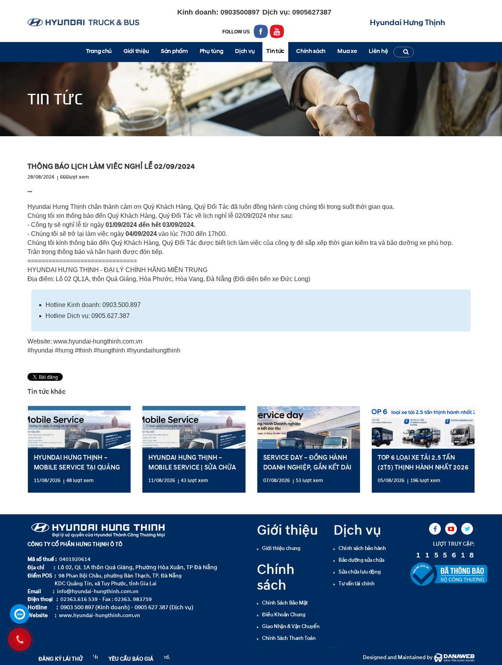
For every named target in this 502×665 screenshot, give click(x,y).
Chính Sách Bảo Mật (285, 602)
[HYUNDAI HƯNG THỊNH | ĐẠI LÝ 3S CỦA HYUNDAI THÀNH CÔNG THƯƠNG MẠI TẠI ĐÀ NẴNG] (83, 22)
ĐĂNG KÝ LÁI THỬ (60, 659)
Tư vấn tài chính (356, 583)
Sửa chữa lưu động (359, 571)
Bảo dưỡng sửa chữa (361, 560)
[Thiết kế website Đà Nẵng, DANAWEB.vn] (454, 657)
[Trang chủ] (33, 143)
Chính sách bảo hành (362, 548)
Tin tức (52, 143)
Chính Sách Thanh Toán (289, 638)
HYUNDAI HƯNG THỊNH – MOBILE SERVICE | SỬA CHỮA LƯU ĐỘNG (192, 467)
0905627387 (310, 12)
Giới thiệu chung (281, 548)
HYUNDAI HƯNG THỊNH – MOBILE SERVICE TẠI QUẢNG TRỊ (77, 467)
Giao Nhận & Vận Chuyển (290, 626)
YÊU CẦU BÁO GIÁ (131, 659)
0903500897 (239, 12)
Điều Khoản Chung (284, 614)
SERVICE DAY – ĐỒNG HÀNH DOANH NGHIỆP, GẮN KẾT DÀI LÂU (307, 467)
